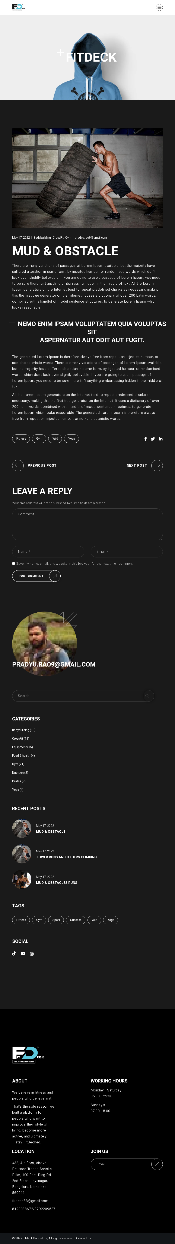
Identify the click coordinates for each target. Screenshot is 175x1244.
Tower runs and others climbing (66, 857)
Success (76, 920)
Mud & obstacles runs (56, 882)
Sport (56, 920)
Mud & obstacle (50, 831)
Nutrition (18, 773)
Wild (55, 438)
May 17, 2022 (21, 237)
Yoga (71, 438)
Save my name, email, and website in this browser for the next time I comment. (75, 563)
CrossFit (58, 237)
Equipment (19, 747)
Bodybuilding (42, 237)
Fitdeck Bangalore (35, 1238)
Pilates (16, 781)
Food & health (21, 755)
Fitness (21, 438)
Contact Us (83, 1238)
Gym (68, 237)
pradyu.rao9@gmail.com (91, 237)
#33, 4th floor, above (29, 1163)
